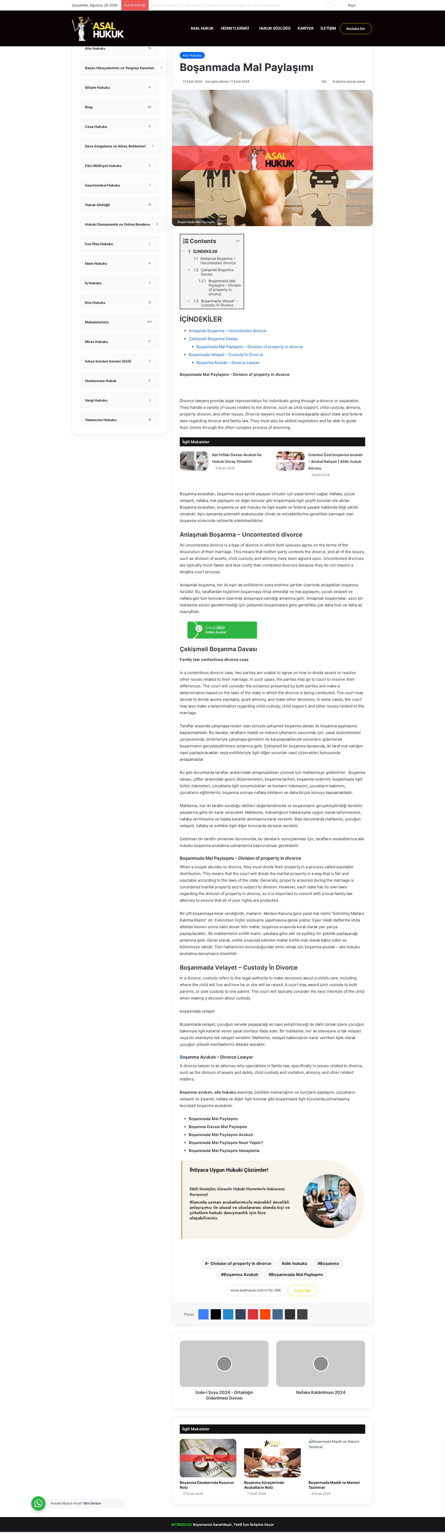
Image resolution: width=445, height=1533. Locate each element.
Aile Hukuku (192, 55)
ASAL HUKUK (202, 28)
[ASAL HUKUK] (98, 28)
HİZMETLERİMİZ (235, 28)
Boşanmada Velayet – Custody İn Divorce (226, 354)
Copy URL (302, 1290)
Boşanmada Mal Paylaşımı (297, 1274)
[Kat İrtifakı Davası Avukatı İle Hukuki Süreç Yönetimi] (194, 461)
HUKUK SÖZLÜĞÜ (274, 28)
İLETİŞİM (328, 28)
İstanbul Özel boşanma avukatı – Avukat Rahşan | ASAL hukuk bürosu (336, 461)
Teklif (238, 1524)
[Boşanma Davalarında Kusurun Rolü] (208, 1458)
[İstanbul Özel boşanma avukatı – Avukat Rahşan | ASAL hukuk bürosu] (290, 461)
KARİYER (305, 28)
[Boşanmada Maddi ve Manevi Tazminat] (337, 1458)
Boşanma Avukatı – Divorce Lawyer (228, 362)
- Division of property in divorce (239, 1263)
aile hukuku (295, 1263)
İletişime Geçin (262, 1524)
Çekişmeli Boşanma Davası (213, 338)
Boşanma (329, 1263)
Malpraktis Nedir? (165, 5)
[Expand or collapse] (238, 241)
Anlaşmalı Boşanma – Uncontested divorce (227, 330)
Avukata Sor (355, 28)
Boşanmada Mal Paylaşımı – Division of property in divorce (249, 346)
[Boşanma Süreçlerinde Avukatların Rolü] (272, 1458)
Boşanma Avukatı (241, 1274)
